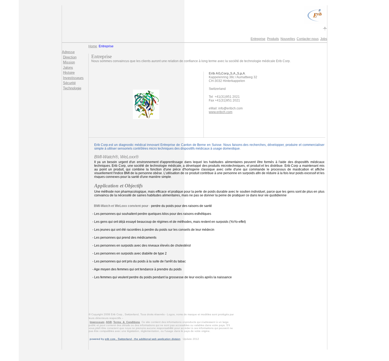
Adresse (68, 52)
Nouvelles (288, 39)
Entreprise (258, 39)
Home (92, 46)
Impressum (97, 322)
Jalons (68, 68)
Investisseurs (73, 78)
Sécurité (69, 83)
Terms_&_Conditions (126, 322)
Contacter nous (308, 39)
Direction (69, 57)
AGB (109, 322)
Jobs (323, 39)
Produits (273, 39)
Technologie (72, 88)
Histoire (69, 73)
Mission (69, 62)
